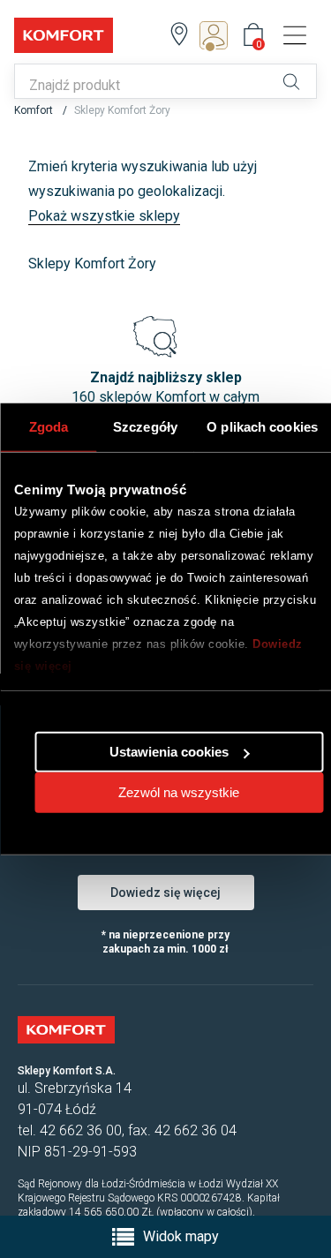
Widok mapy (181, 1236)
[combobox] (143, 86)
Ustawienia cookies (169, 751)
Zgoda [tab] (49, 425)
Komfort (35, 110)
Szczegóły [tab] (145, 425)
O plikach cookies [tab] (262, 425)
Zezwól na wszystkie (178, 792)
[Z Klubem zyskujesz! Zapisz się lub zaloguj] (219, 35)
